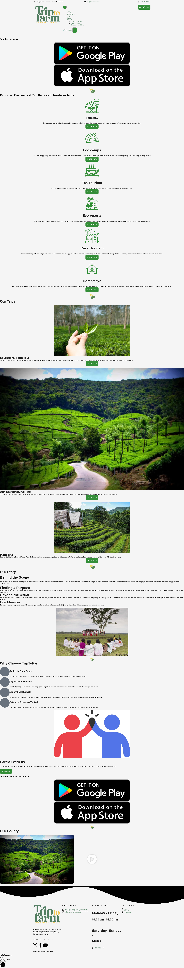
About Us (70, 20)
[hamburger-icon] (65, 7)
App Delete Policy (76, 21)
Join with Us (71, 14)
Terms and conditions (77, 25)
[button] (92, 859)
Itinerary (69, 18)
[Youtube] (45, 945)
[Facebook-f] (40, 945)
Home (69, 11)
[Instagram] (35, 945)
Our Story (70, 13)
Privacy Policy (75, 23)
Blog (68, 16)
